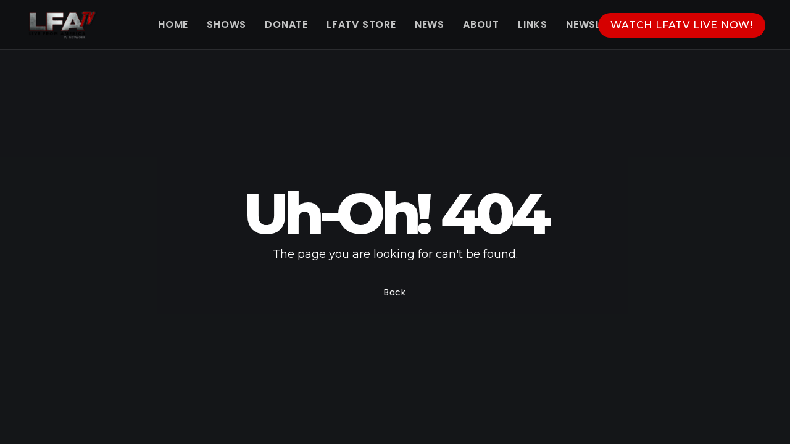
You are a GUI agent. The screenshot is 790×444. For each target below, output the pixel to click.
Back (395, 292)
